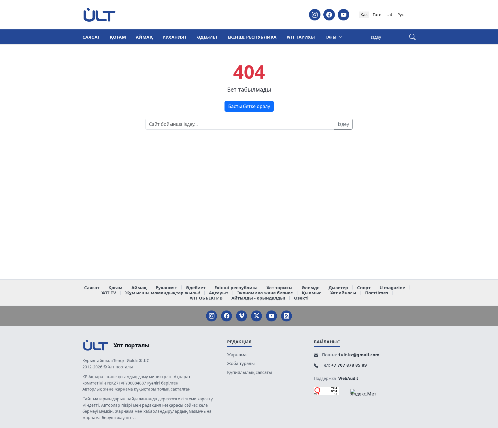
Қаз (364, 14)
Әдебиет (207, 37)
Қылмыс (311, 292)
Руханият (175, 37)
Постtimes (376, 292)
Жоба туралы (241, 363)
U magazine (392, 287)
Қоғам (118, 37)
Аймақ (144, 37)
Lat (389, 14)
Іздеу (343, 124)
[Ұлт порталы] (99, 14)
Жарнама (236, 354)
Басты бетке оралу (249, 106)
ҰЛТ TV (108, 292)
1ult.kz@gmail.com (359, 354)
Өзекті (301, 297)
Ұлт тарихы (300, 37)
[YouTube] (343, 14)
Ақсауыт (218, 292)
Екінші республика (252, 37)
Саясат (91, 37)
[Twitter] (256, 315)
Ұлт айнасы (343, 292)
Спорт (364, 287)
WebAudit (348, 378)
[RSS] (286, 315)
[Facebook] (329, 14)
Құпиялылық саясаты (249, 372)
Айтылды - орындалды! (258, 297)
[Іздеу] (412, 37)
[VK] (241, 315)
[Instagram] (314, 14)
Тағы (331, 37)
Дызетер (338, 287)
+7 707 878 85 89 (349, 365)
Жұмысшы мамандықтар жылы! (162, 292)
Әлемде (310, 287)
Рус (400, 14)
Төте (377, 14)
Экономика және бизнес (265, 292)
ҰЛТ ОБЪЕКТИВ (206, 297)
